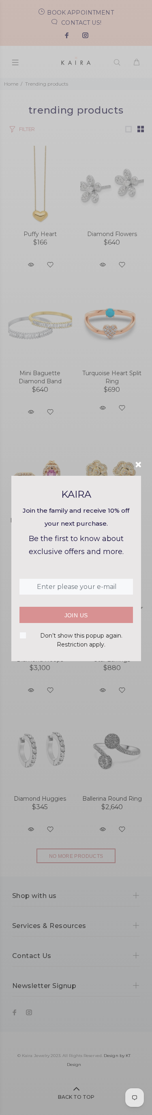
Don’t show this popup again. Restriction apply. (81, 640)
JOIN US (76, 615)
